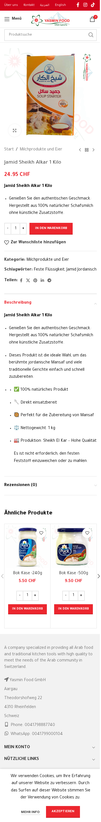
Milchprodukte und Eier (41, 150)
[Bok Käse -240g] (27, 546)
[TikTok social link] (93, 5)
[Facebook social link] (78, 5)
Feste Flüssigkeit (49, 270)
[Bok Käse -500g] (73, 546)
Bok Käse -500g (73, 573)
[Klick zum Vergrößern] (14, 130)
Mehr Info (30, 812)
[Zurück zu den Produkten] (86, 150)
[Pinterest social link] (35, 281)
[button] (27, 609)
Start (9, 150)
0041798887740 (40, 725)
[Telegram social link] (49, 281)
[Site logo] (50, 19)
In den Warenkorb (51, 228)
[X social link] (28, 281)
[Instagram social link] (85, 5)
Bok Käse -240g (27, 573)
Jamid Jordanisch (81, 270)
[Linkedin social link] (42, 281)
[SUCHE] (91, 35)
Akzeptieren (63, 812)
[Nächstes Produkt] (93, 150)
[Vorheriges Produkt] (80, 150)
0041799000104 (47, 734)
